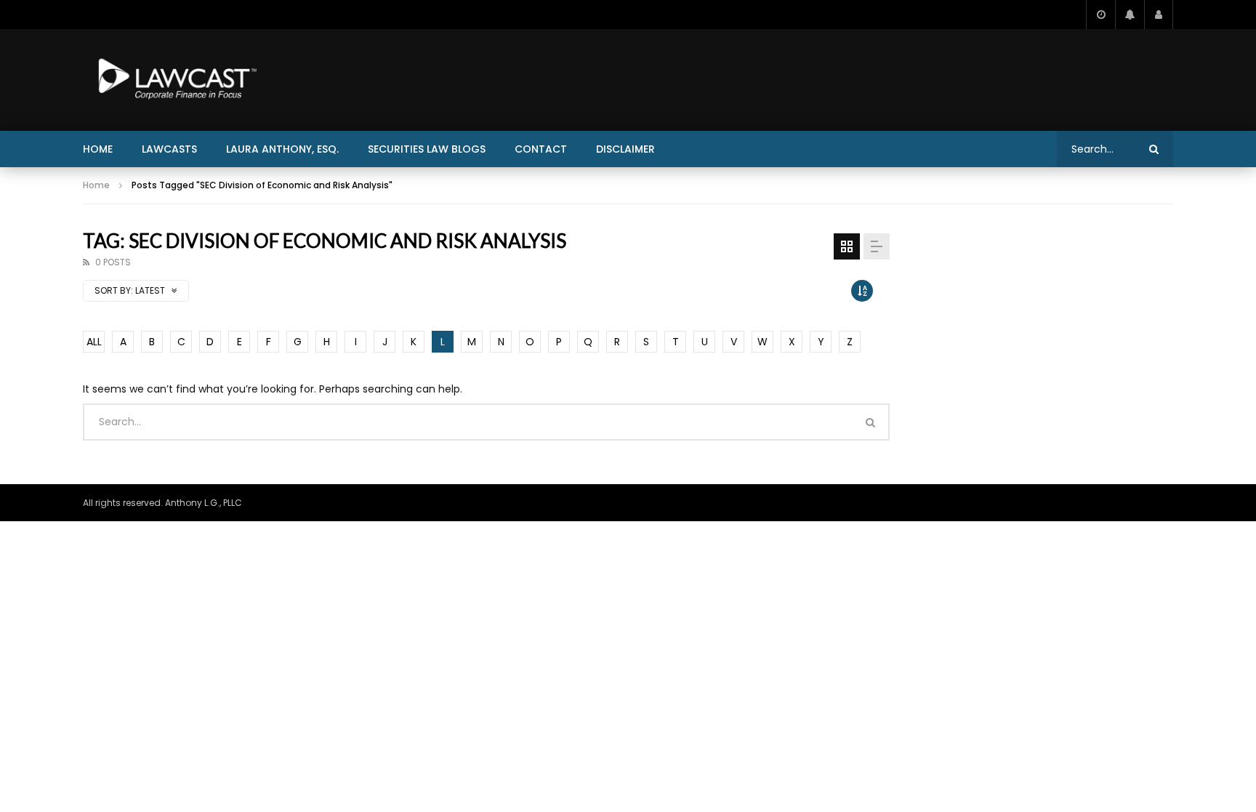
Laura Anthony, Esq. (282, 149)
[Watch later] (1100, 14)
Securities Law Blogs (427, 149)
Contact (541, 149)
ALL (94, 341)
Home (98, 149)
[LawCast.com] (174, 80)
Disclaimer (625, 149)
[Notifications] (1129, 14)
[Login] (1158, 14)
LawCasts (169, 149)
